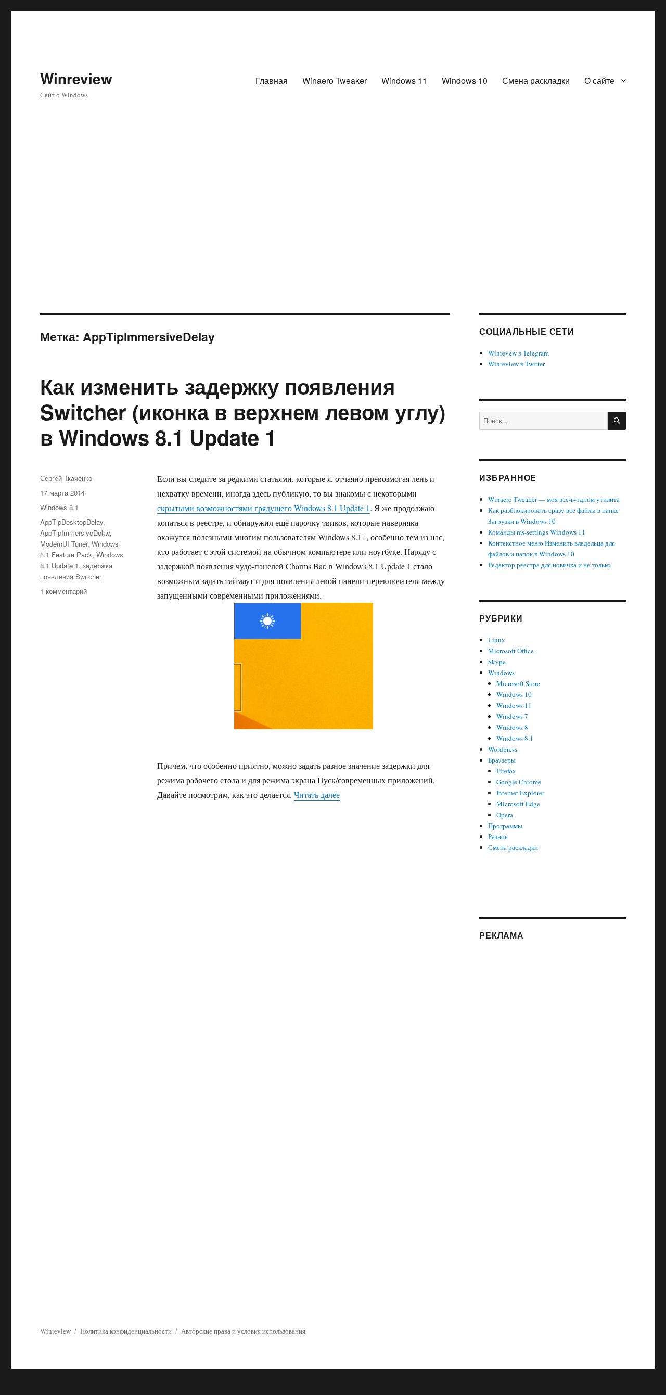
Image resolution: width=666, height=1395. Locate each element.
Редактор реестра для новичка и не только (549, 564)
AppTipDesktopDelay (71, 522)
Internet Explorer (520, 792)
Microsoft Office (511, 650)
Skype (497, 661)
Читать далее (317, 794)
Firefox (506, 771)
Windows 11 (404, 80)
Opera (504, 814)
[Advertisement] (333, 236)
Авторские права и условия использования (243, 1331)
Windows (501, 672)
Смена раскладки (536, 80)
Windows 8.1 (59, 507)
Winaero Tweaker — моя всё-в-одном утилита (554, 499)
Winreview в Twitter (516, 364)
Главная (271, 80)
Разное (498, 836)
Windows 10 (465, 80)
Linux (496, 639)
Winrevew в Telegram (518, 353)
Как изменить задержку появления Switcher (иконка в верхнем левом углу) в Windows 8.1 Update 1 (242, 411)
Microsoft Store (518, 683)
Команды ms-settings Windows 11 (536, 532)
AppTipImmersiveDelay (75, 533)
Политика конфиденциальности (126, 1331)
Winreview (76, 78)
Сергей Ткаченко (66, 478)
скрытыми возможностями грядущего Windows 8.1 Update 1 (263, 507)
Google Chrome (518, 782)
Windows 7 (512, 716)
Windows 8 (512, 727)
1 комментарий (63, 591)
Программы (505, 825)
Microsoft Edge (518, 803)
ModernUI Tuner (63, 544)
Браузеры (502, 760)
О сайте (599, 80)
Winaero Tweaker (334, 80)
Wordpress (502, 749)
